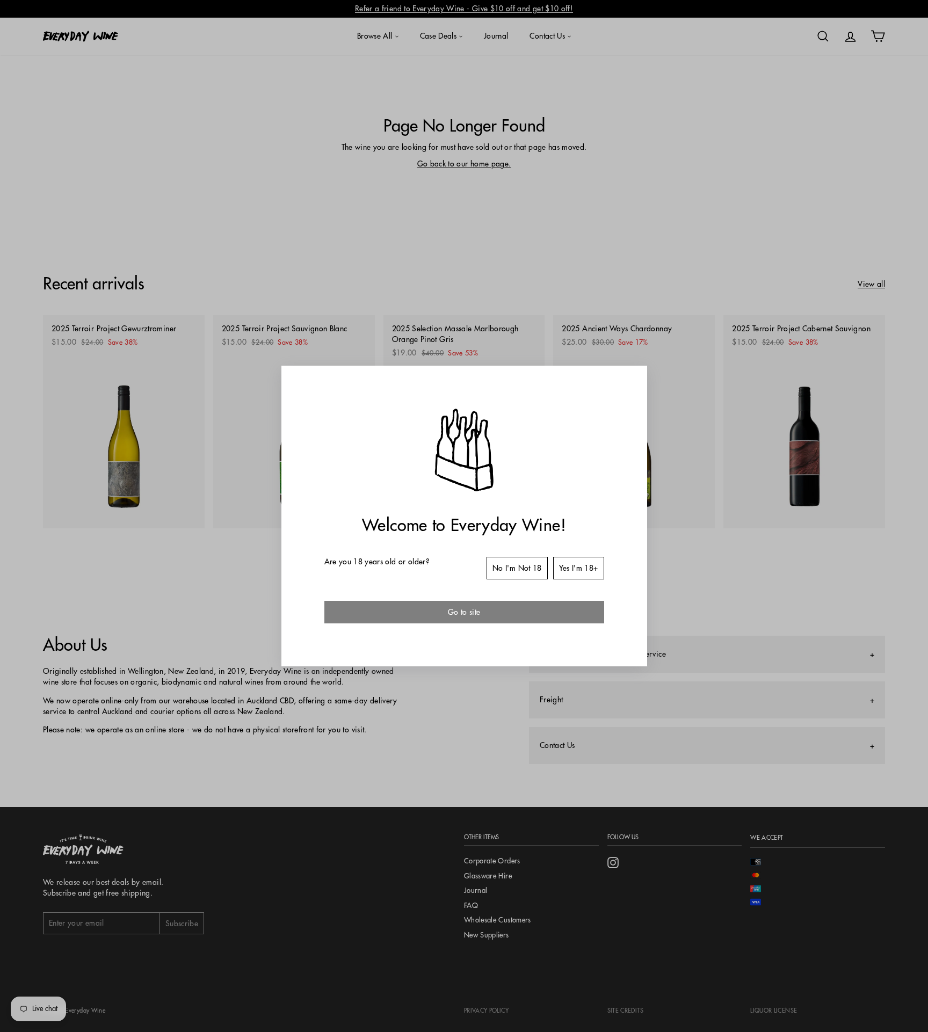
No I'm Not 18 (517, 568)
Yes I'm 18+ (578, 568)
